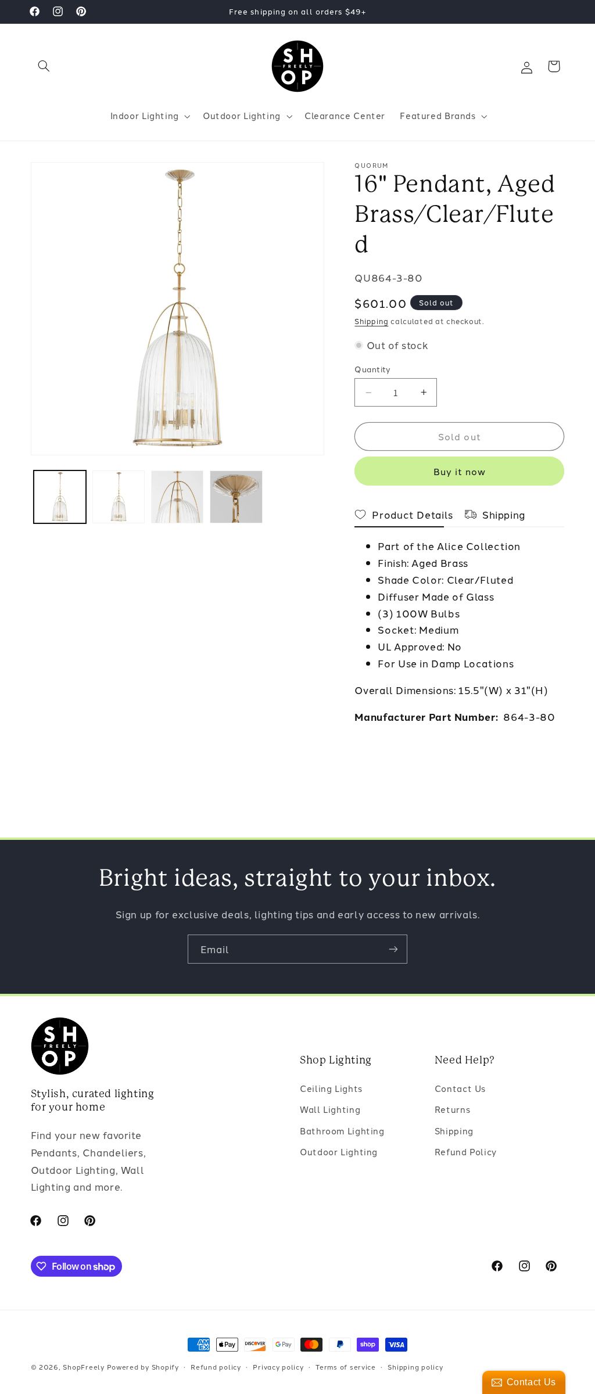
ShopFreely (83, 1366)
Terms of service (346, 1366)
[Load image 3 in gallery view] (177, 496)
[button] (44, 66)
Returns (452, 1109)
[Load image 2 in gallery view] (118, 496)
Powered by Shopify (143, 1366)
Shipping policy (415, 1366)
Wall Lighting (330, 1109)
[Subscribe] (393, 949)
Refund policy (216, 1366)
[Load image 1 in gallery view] (60, 496)
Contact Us (460, 1088)
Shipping (371, 321)
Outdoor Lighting (339, 1151)
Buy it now (459, 471)
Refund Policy (466, 1151)
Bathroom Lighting (342, 1130)
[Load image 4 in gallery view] (236, 496)
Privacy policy (278, 1366)
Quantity (372, 369)
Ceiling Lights (331, 1088)
